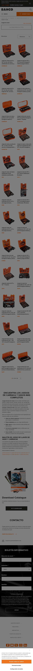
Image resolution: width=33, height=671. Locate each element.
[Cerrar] (29, 650)
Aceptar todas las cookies (16, 661)
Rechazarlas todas (16, 665)
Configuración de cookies (16, 669)
